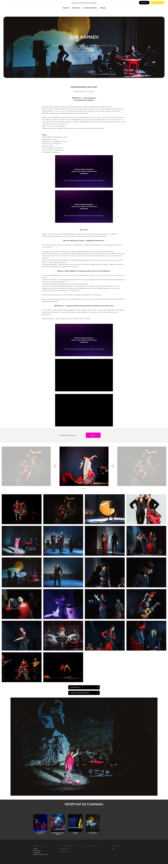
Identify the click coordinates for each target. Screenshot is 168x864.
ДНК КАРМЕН (37, 850)
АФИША (103, 8)
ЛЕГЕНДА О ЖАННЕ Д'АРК (40, 854)
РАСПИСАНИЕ (63, 851)
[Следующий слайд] (113, 466)
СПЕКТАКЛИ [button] (76, 8)
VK (112, 848)
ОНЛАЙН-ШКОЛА (64, 848)
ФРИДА (35, 848)
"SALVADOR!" (36, 852)
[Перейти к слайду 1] (83, 488)
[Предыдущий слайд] (55, 466)
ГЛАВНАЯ (65, 8)
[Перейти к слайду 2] (84, 488)
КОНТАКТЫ (116, 846)
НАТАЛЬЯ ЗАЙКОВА (90, 8)
